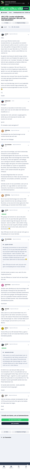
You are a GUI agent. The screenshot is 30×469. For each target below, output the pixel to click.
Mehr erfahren (3, 3)
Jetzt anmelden (15, 423)
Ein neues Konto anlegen (15, 419)
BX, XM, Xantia (15, 27)
